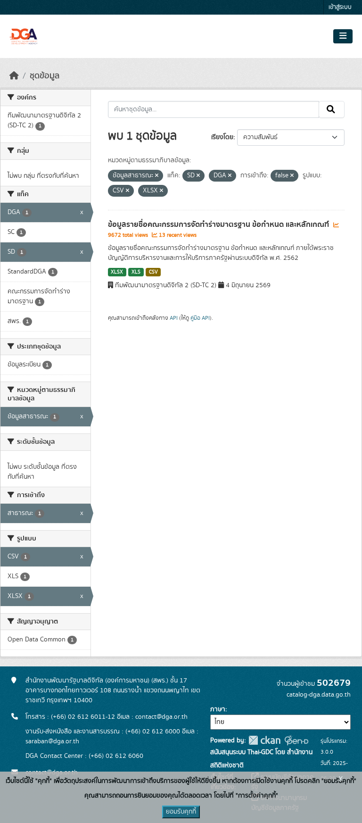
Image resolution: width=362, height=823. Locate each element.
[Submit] (332, 109)
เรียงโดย (222, 137)
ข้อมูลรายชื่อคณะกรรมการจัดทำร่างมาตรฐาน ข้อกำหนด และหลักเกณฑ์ (219, 224)
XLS (136, 272)
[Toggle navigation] (343, 36)
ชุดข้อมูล (44, 76)
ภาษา (217, 709)
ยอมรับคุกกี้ (181, 811)
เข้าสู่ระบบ (340, 7)
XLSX (117, 272)
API (174, 318)
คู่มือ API (200, 318)
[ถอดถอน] (156, 176)
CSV (153, 272)
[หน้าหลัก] (14, 76)
